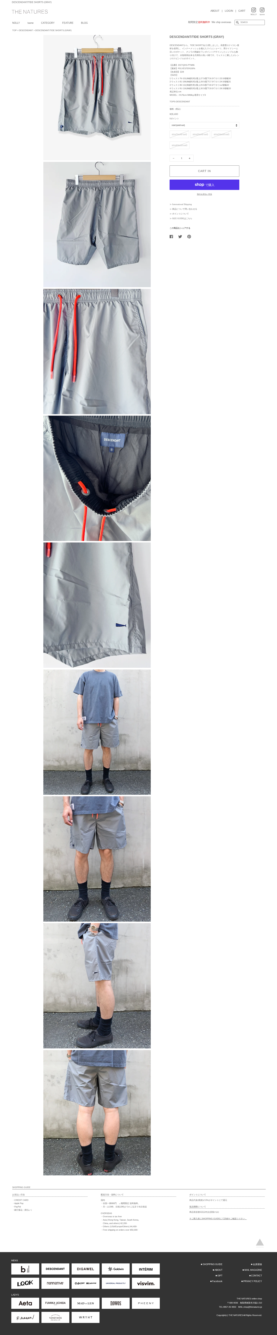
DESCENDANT (26, 30)
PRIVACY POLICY (252, 1281)
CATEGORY (48, 22)
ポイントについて (180, 214)
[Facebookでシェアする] (173, 236)
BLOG (84, 22)
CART (242, 10)
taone (31, 22)
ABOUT (215, 10)
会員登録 (257, 1264)
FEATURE (67, 22)
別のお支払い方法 (204, 194)
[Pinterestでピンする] (190, 236)
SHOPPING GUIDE (212, 1264)
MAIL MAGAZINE (253, 1270)
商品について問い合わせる (184, 209)
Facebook (217, 1281)
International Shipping (182, 204)
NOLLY (16, 22)
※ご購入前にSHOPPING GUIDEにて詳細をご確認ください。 (218, 1218)
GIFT (219, 1275)
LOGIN (229, 10)
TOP (14, 30)
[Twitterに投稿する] (181, 236)
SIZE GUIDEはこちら (182, 218)
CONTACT (256, 1275)
